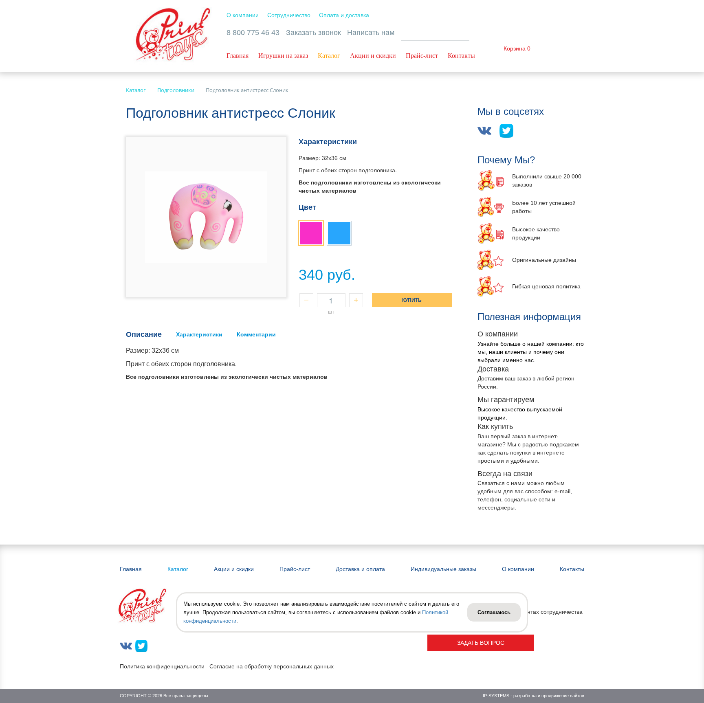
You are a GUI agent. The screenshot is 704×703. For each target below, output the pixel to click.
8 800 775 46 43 (253, 33)
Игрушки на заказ (283, 55)
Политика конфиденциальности (162, 666)
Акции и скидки (373, 55)
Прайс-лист (422, 55)
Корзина (515, 48)
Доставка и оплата (360, 569)
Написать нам (370, 33)
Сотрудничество (288, 15)
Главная (238, 55)
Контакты (461, 55)
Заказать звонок (313, 33)
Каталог (329, 55)
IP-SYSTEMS (496, 695)
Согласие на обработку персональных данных (271, 666)
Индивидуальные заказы (443, 569)
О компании (243, 15)
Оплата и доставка (344, 15)
